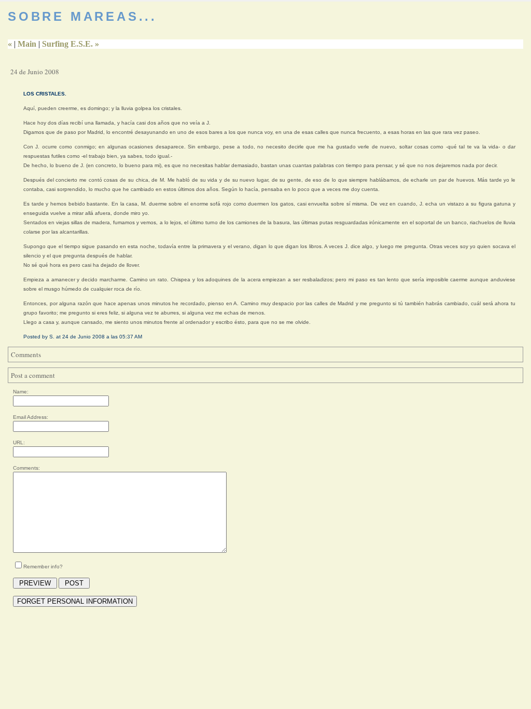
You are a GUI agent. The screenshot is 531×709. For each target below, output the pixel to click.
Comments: (26, 468)
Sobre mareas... (82, 16)
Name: (21, 391)
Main (27, 43)
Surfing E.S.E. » (70, 43)
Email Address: (30, 417)
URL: (19, 442)
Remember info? (43, 566)
